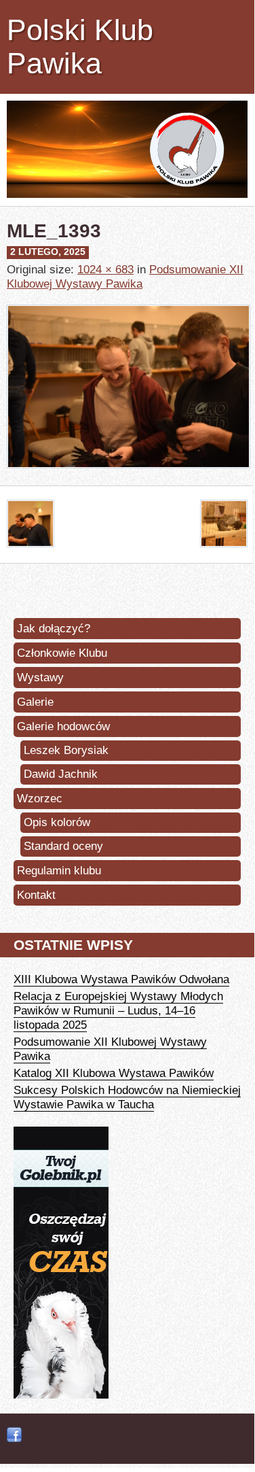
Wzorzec (39, 798)
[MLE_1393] (128, 478)
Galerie (35, 701)
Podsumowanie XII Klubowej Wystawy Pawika (125, 276)
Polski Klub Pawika (80, 47)
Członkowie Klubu (62, 653)
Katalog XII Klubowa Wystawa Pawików (114, 1073)
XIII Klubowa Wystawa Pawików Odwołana (121, 979)
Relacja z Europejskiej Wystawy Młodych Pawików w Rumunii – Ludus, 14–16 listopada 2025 (118, 1010)
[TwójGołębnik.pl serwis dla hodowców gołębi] (61, 1394)
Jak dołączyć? (53, 628)
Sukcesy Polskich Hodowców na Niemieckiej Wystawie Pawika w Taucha (127, 1097)
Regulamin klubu (59, 870)
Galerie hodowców (63, 726)
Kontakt (36, 895)
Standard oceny (63, 846)
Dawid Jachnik (61, 774)
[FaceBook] (14, 1435)
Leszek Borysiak (66, 750)
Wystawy (40, 677)
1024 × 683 (105, 269)
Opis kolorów (57, 822)
